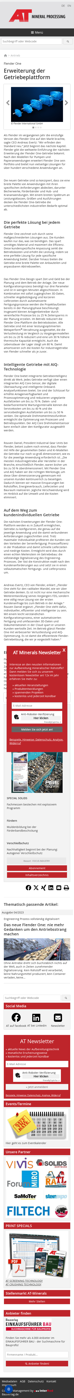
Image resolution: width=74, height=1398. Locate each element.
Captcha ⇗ (52, 722)
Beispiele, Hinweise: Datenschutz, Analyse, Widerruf (36, 741)
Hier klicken (41, 718)
